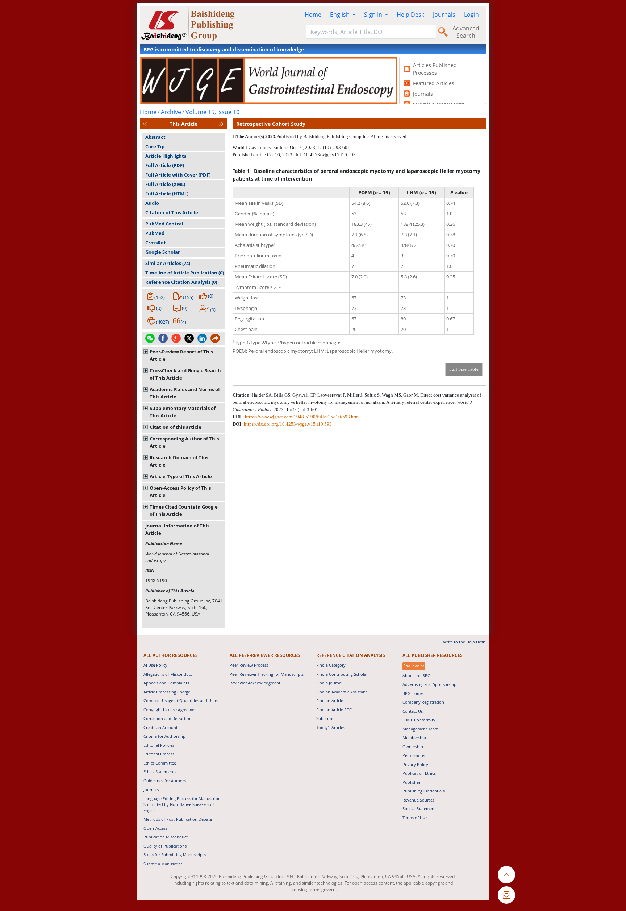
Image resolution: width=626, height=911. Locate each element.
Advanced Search (465, 32)
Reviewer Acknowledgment (255, 683)
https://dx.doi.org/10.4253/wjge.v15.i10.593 (288, 424)
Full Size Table (464, 369)
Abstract (155, 137)
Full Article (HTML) (166, 193)
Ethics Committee (159, 763)
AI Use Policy (155, 665)
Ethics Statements (159, 771)
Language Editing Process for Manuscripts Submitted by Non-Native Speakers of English (182, 804)
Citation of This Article (171, 212)
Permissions (413, 755)
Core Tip (154, 146)
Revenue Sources (418, 800)
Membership (414, 737)
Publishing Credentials (423, 791)
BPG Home (412, 693)
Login (471, 14)
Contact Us (412, 711)
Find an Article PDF (334, 709)
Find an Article (329, 700)
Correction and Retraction (167, 718)
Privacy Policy (415, 764)
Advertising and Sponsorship (429, 684)
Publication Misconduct (165, 837)
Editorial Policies (158, 745)
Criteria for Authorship (164, 736)
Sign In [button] (374, 14)
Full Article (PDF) (164, 165)
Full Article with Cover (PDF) (177, 174)
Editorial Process (158, 754)
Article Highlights (165, 156)
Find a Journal (329, 683)
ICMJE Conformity (418, 719)
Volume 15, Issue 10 (212, 112)
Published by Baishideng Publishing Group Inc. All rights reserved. (342, 136)
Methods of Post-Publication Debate (177, 819)
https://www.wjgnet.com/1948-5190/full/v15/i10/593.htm (302, 416)
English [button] (340, 14)
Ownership (412, 746)
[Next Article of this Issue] (221, 123)
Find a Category (331, 665)
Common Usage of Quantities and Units (180, 700)
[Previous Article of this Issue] (145, 123)
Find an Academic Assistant (341, 692)
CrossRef (155, 242)
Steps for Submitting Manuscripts (174, 854)
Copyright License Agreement (170, 709)
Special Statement (419, 808)
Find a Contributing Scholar (342, 674)
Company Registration (423, 702)
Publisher (411, 782)
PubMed (154, 233)
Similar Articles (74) (167, 263)
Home (313, 14)
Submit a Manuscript (162, 863)
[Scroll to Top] (506, 874)
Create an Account (160, 727)
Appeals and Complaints (166, 683)
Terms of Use (414, 817)
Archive (171, 112)
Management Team (420, 729)
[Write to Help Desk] (506, 895)
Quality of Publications (165, 846)
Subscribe (325, 718)
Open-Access (155, 828)
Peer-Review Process (249, 665)
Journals (444, 14)
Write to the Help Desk (464, 642)
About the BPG (416, 675)
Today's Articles (330, 727)
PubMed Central (164, 223)
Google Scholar (162, 252)
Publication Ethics (419, 773)
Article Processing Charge (166, 692)
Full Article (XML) (165, 184)
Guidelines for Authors (164, 780)
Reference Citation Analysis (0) (181, 282)
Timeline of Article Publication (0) (184, 272)
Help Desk (410, 14)
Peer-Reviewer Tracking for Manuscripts (267, 674)
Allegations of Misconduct (167, 674)
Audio (152, 203)
